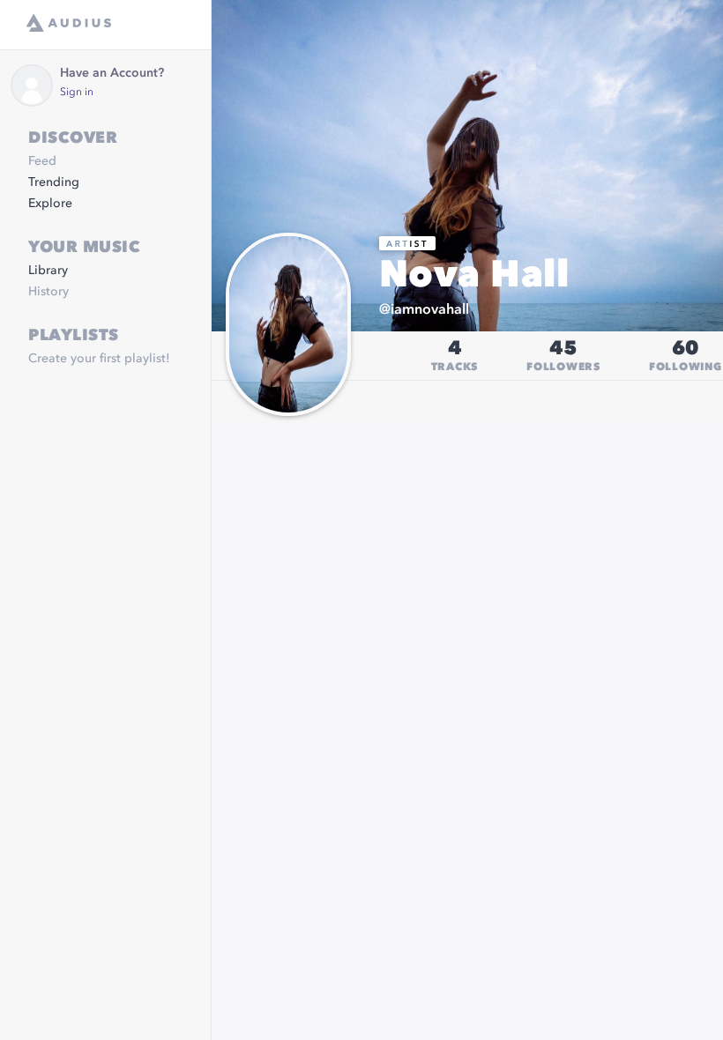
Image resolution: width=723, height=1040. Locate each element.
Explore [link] (50, 203)
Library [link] (48, 270)
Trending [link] (53, 182)
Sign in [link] (76, 92)
